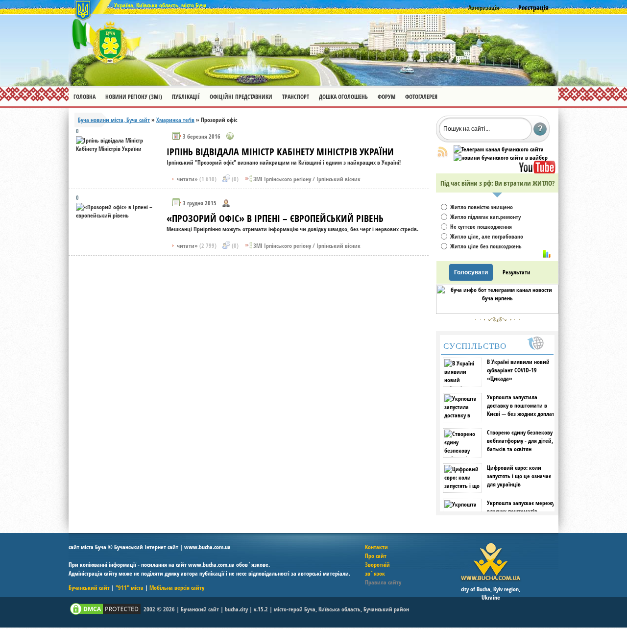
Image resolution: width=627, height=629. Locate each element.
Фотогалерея (421, 97)
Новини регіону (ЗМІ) (133, 97)
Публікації (186, 97)
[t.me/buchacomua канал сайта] (499, 149)
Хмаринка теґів (175, 120)
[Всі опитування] (547, 254)
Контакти (376, 547)
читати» (196, 179)
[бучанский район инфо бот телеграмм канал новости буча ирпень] (497, 312)
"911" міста (130, 587)
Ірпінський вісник (338, 179)
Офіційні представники (241, 97)
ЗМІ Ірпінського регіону (282, 179)
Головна (84, 97)
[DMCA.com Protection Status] (105, 614)
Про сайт (375, 556)
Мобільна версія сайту (176, 587)
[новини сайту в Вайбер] (501, 157)
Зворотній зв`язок (377, 569)
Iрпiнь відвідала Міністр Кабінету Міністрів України (280, 151)
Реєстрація (533, 7)
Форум (386, 97)
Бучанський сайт (89, 587)
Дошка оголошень (343, 97)
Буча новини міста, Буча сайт (114, 120)
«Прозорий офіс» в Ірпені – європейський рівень (275, 218)
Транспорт (295, 97)
